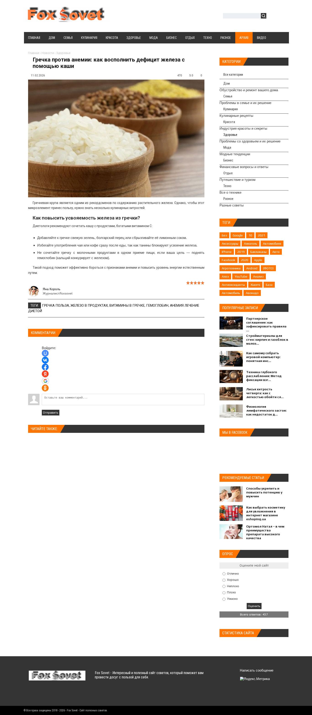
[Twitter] (42, 694)
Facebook (228, 260)
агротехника (231, 268)
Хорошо (233, 579)
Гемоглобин (157, 305)
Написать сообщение (256, 670)
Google (238, 235)
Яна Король (51, 289)
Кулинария (230, 109)
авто (276, 252)
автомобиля (272, 243)
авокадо (252, 293)
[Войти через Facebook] (45, 367)
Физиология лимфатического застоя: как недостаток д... (266, 410)
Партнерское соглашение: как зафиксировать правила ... (266, 324)
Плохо (231, 592)
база (269, 285)
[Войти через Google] (45, 381)
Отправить (50, 412)
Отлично (233, 573)
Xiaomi (255, 285)
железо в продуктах (89, 305)
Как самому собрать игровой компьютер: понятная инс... (263, 357)
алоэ (225, 276)
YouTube (241, 276)
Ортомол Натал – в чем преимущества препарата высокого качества (265, 532)
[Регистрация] (283, 16)
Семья (227, 96)
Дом (226, 83)
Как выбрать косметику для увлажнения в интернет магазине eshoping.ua (265, 513)
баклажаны (258, 252)
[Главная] (67, 19)
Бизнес (228, 160)
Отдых (228, 173)
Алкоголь (250, 243)
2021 (261, 235)
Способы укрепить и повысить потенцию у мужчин (264, 492)
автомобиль (231, 293)
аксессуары (230, 243)
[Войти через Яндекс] (45, 373)
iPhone (227, 252)
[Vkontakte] (33, 694)
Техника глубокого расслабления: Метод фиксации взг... (264, 376)
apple (258, 260)
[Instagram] (68, 694)
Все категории (233, 74)
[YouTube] (59, 694)
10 (250, 235)
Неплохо (233, 586)
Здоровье (63, 53)
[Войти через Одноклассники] (45, 388)
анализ (258, 276)
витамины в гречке (127, 305)
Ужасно (232, 598)
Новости (48, 53)
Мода (227, 147)
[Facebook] (51, 694)
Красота (229, 122)
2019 (241, 252)
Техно (227, 186)
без (224, 235)
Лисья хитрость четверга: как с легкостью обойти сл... (265, 393)
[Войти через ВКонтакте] (45, 360)
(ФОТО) (268, 268)
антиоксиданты (233, 285)
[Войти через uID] (45, 353)
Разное (228, 199)
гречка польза (55, 305)
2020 (244, 260)
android (251, 268)
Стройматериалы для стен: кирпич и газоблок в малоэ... (267, 339)
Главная (33, 53)
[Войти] (272, 16)
